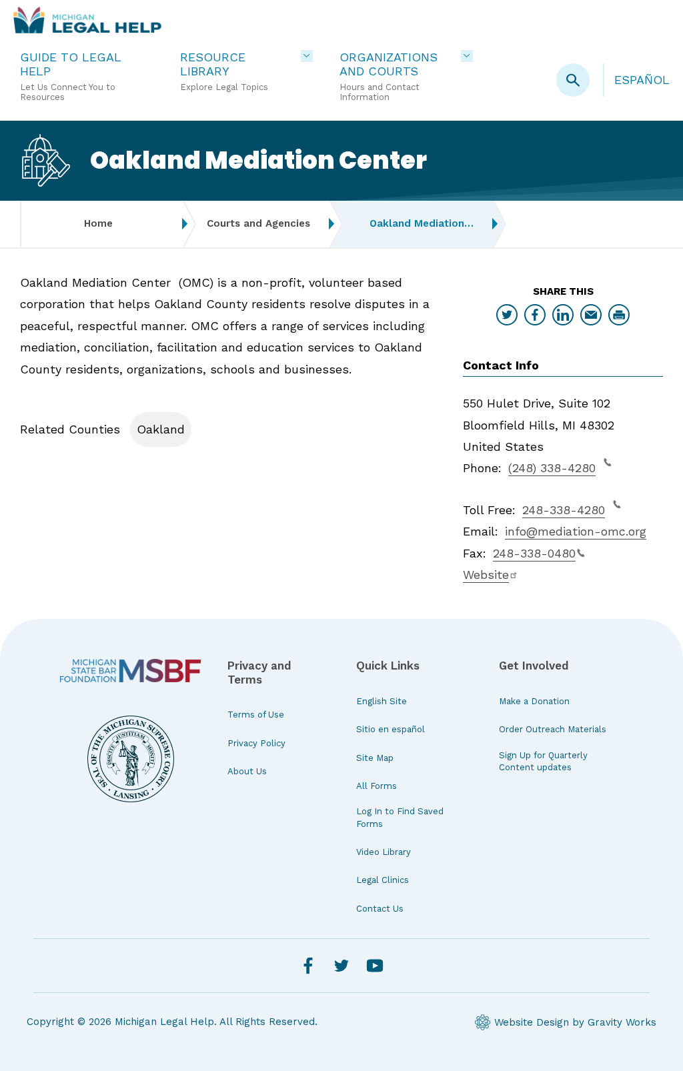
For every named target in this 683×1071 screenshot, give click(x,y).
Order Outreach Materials (552, 729)
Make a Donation (534, 701)
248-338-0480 (534, 553)
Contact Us (380, 909)
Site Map (375, 758)
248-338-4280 (563, 510)
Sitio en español (390, 729)
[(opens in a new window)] (130, 670)
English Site (381, 701)
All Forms (376, 786)
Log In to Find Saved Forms (400, 817)
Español (642, 80)
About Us (247, 771)
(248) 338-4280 (552, 468)
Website (486, 575)
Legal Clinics (382, 880)
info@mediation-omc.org (575, 531)
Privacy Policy (256, 743)
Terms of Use (255, 715)
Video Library (383, 852)
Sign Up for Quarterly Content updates (543, 761)
